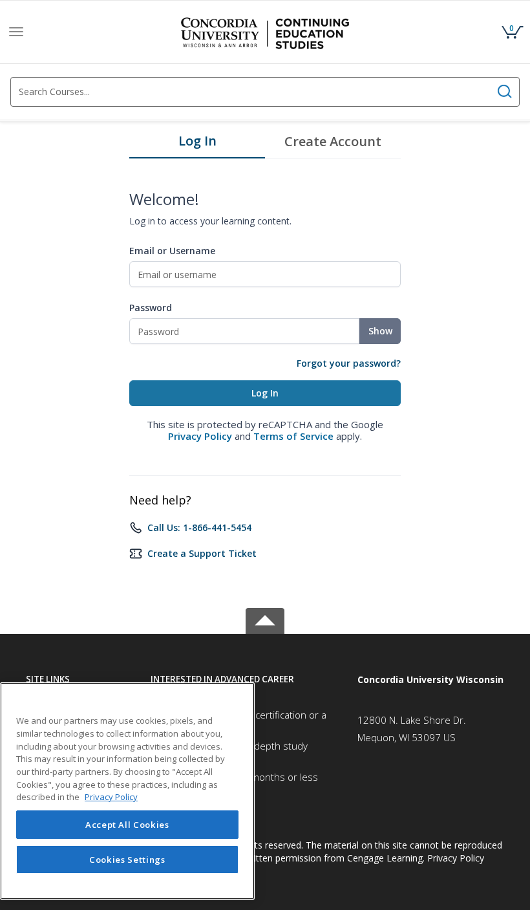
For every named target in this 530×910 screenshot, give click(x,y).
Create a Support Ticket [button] (202, 553)
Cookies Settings (127, 859)
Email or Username (172, 250)
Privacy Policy (200, 436)
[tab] (197, 144)
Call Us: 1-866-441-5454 (199, 527)
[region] (127, 791)
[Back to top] (265, 618)
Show (380, 331)
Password (150, 307)
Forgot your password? (349, 363)
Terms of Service (293, 436)
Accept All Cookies (127, 824)
